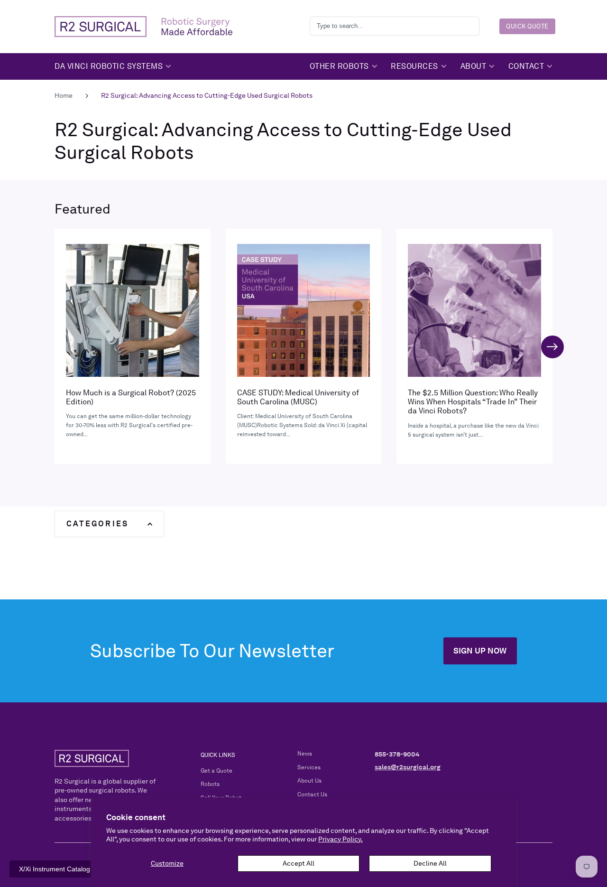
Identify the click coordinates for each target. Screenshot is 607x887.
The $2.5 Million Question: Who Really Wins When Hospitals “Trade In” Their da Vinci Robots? (474, 346)
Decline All (430, 863)
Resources (414, 66)
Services (309, 767)
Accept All (298, 863)
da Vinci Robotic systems (109, 66)
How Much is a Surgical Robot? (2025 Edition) (133, 346)
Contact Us (312, 794)
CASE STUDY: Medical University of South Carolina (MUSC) (304, 346)
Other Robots (339, 66)
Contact (526, 66)
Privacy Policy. (340, 839)
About (473, 66)
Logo (143, 26)
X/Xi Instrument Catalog (54, 869)
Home (64, 95)
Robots (210, 784)
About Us (309, 780)
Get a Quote (216, 770)
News (304, 753)
